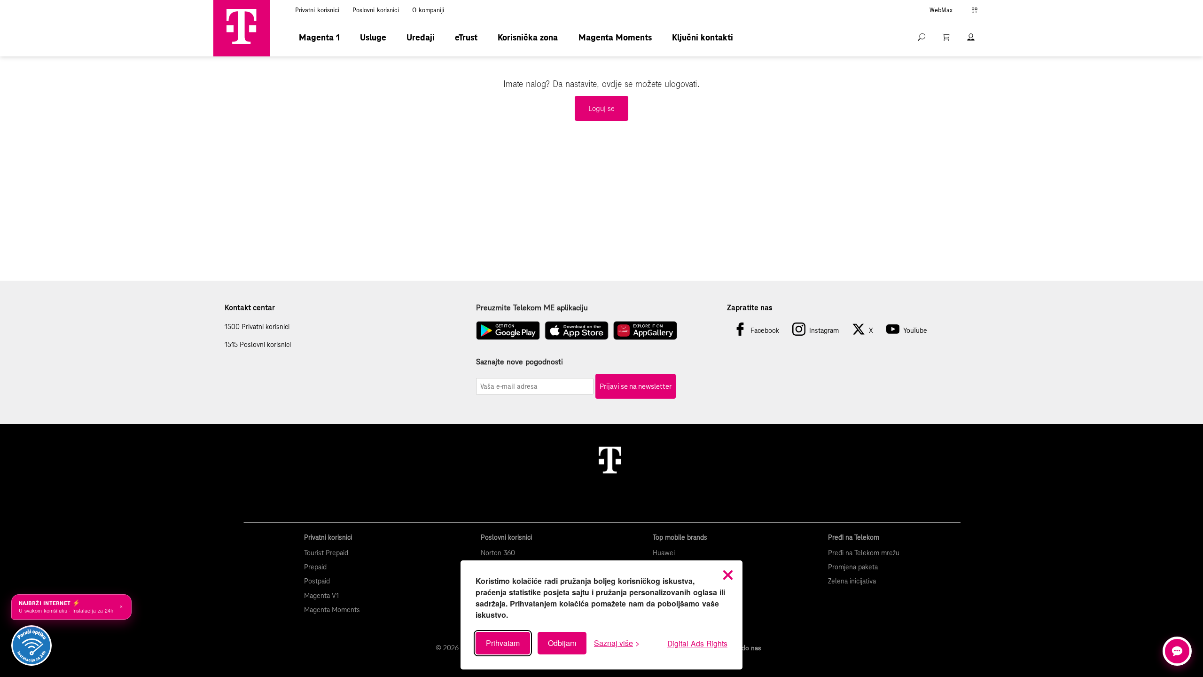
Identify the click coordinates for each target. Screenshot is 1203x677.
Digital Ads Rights (697, 643)
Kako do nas (743, 648)
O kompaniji (428, 10)
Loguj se (601, 108)
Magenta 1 (319, 37)
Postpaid (317, 581)
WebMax (941, 10)
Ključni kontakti (702, 37)
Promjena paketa (853, 567)
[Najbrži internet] (31, 645)
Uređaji (420, 37)
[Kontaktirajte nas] (1177, 651)
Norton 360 (498, 553)
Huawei (664, 553)
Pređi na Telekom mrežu (863, 553)
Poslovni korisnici (375, 10)
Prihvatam (503, 643)
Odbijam (562, 643)
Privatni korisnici (317, 10)
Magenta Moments (615, 37)
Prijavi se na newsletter (636, 386)
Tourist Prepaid (326, 553)
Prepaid (315, 567)
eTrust (466, 37)
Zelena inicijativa (852, 581)
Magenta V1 (321, 595)
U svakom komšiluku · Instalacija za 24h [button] (71, 606)
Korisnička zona (528, 37)
